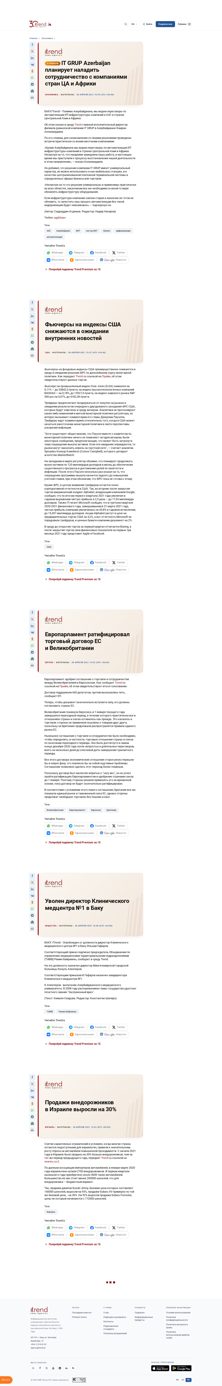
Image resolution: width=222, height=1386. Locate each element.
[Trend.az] (40, 24)
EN (177, 1380)
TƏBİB (50, 1011)
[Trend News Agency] (39, 1310)
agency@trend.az (38, 1348)
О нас (106, 1312)
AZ (183, 1380)
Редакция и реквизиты (114, 1317)
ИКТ (78, 231)
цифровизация (123, 231)
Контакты (108, 1321)
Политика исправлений (115, 1333)
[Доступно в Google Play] (181, 1368)
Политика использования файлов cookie (178, 1335)
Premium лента (79, 1317)
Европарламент (77, 810)
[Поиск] (126, 24)
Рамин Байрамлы (67, 1011)
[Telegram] (60, 1368)
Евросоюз (96, 810)
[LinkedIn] (66, 1368)
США (49, 547)
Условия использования (178, 1312)
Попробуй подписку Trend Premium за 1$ (74, 269)
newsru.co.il (51, 1161)
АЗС (49, 231)
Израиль (51, 1212)
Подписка (140, 1312)
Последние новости (81, 1312)
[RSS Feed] (73, 1368)
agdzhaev (60, 217)
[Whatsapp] (33, 1368)
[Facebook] (40, 1368)
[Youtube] (53, 1368)
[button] (32, 45)
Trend (78, 124)
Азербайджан (63, 231)
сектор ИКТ (92, 231)
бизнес (106, 231)
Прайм (106, 376)
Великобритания (55, 810)
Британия (111, 810)
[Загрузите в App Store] (160, 1368)
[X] (46, 1368)
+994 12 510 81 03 (38, 1344)
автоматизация (54, 237)
